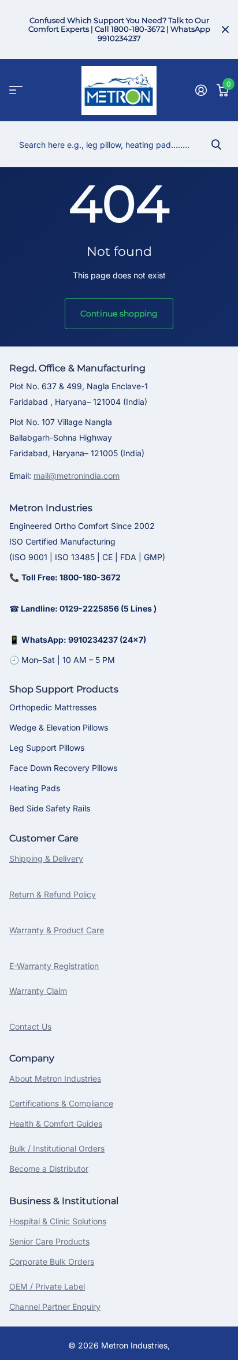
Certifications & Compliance (61, 1103)
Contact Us (30, 1026)
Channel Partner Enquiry (55, 1306)
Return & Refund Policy (52, 894)
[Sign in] (201, 90)
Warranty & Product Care (56, 930)
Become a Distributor (48, 1168)
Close (225, 29)
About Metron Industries (55, 1078)
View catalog (16, 90)
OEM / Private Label (47, 1286)
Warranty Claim (38, 991)
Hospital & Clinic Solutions (57, 1221)
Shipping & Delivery (46, 858)
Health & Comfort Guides (55, 1123)
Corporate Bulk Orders (51, 1261)
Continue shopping (119, 313)
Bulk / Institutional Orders (57, 1148)
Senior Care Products (49, 1241)
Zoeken (216, 144)
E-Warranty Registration (54, 966)
